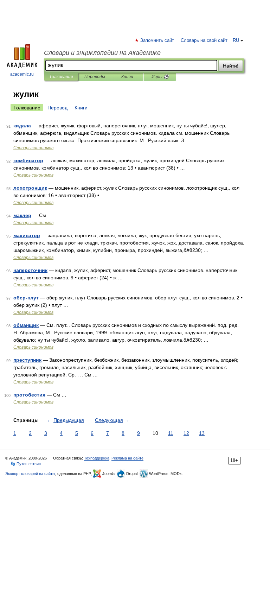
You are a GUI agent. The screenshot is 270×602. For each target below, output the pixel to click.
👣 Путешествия (26, 464)
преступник (27, 360)
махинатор (26, 235)
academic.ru (22, 74)
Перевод (57, 107)
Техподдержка (96, 458)
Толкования (61, 76)
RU (236, 40)
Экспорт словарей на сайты (30, 473)
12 (186, 433)
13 (202, 433)
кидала (22, 125)
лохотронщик (30, 188)
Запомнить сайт (157, 40)
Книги (127, 76)
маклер (22, 215)
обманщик (26, 325)
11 (170, 433)
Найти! (230, 66)
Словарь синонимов (33, 147)
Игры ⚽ (160, 76)
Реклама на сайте (127, 458)
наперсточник (30, 270)
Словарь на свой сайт (204, 40)
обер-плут (26, 297)
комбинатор (28, 160)
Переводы (94, 76)
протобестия (29, 395)
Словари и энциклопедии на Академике (102, 52)
